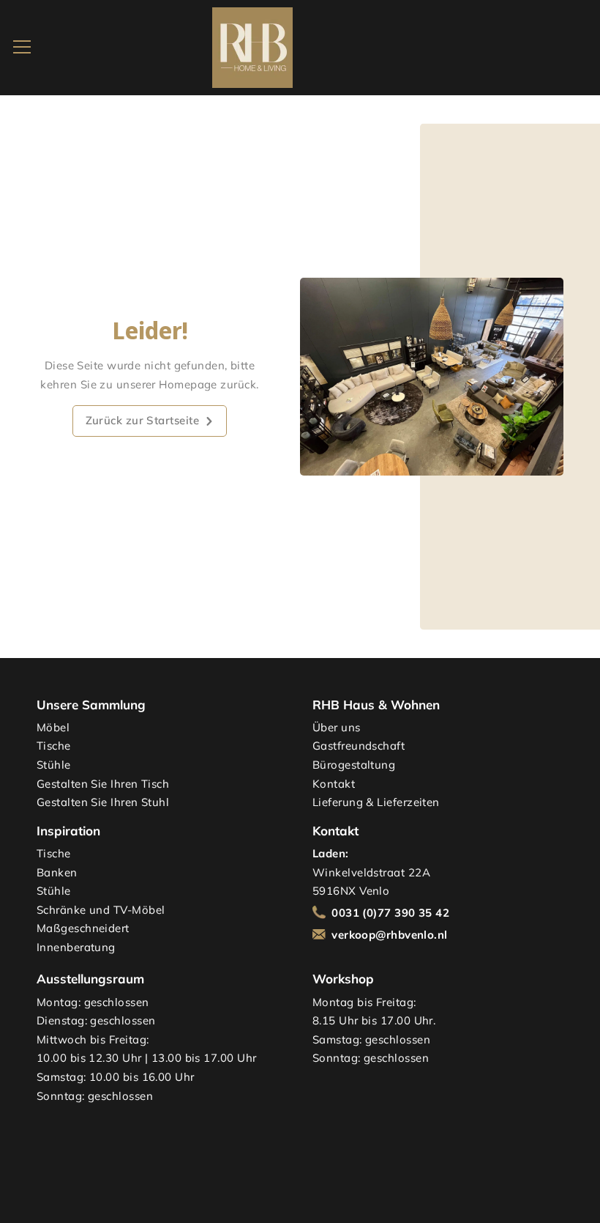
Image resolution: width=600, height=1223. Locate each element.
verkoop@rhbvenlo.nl (389, 935)
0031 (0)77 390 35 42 (390, 913)
